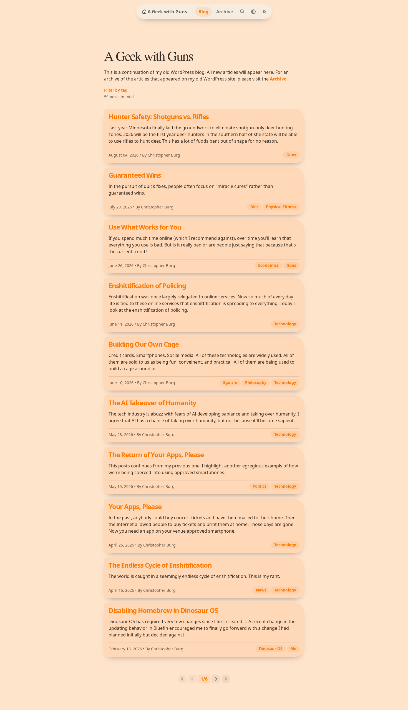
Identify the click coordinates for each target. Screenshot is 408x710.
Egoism (230, 382)
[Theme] (253, 12)
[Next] (215, 678)
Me (293, 648)
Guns (291, 154)
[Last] (225, 678)
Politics (259, 486)
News (261, 590)
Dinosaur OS (271, 648)
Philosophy (255, 382)
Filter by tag (115, 90)
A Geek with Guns (167, 12)
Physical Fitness (281, 206)
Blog (203, 12)
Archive (224, 12)
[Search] (242, 12)
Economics (268, 265)
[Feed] (265, 12)
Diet (254, 206)
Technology (285, 323)
